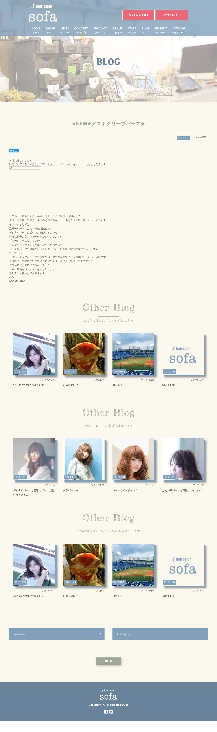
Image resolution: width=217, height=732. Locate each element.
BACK (108, 661)
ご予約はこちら (172, 15)
